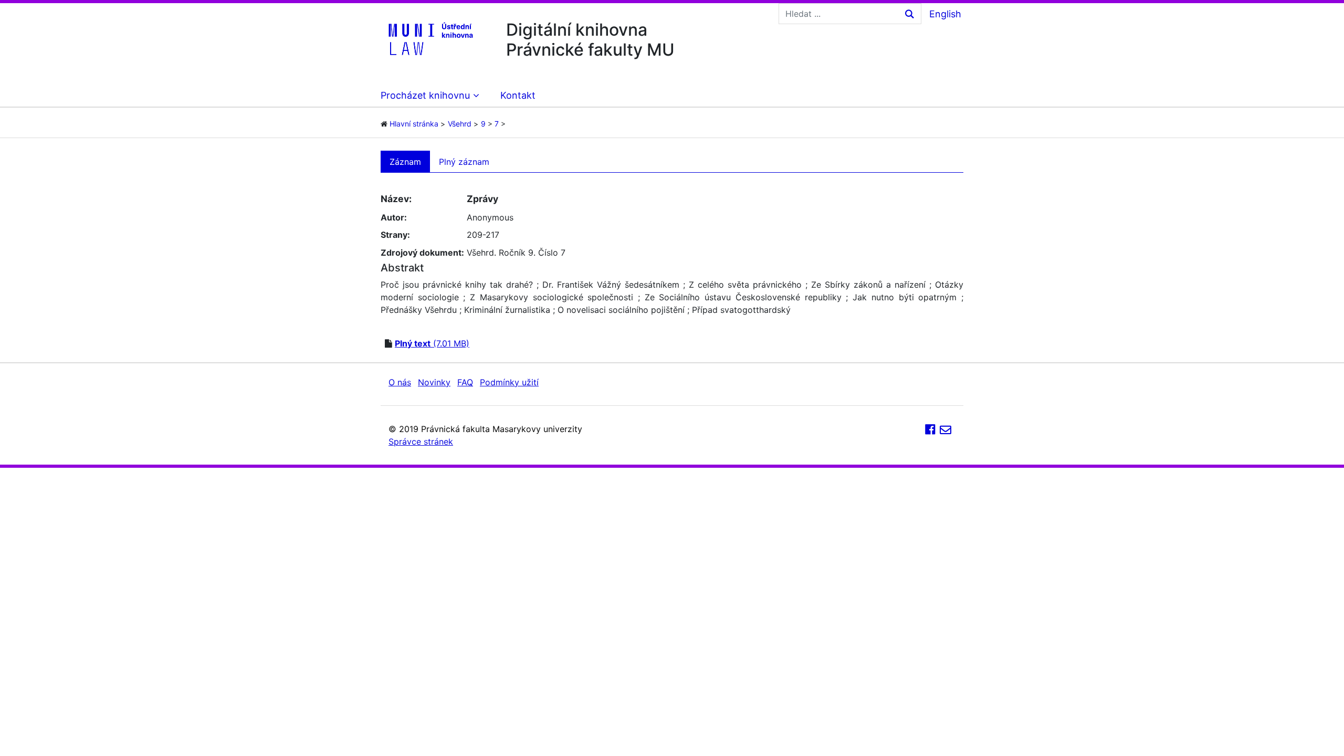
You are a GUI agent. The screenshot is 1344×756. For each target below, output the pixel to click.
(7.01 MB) (432, 343)
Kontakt (518, 95)
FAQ (465, 382)
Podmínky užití (509, 382)
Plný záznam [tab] (464, 161)
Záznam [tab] (405, 161)
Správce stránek (420, 441)
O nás (399, 382)
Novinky (434, 382)
